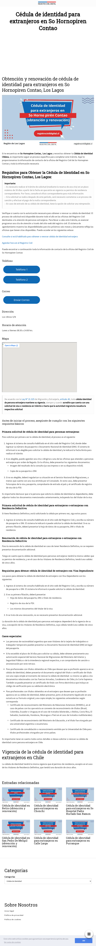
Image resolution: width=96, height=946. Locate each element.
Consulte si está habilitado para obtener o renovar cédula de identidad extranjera (40, 236)
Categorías (9, 877)
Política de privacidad (13, 915)
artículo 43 (65, 399)
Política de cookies (12, 919)
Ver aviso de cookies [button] (12, 942)
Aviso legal (9, 911)
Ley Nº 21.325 (28, 399)
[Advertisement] (48, 52)
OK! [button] (83, 940)
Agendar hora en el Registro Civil (17, 242)
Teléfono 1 (22, 269)
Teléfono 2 (22, 279)
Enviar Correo (22, 300)
